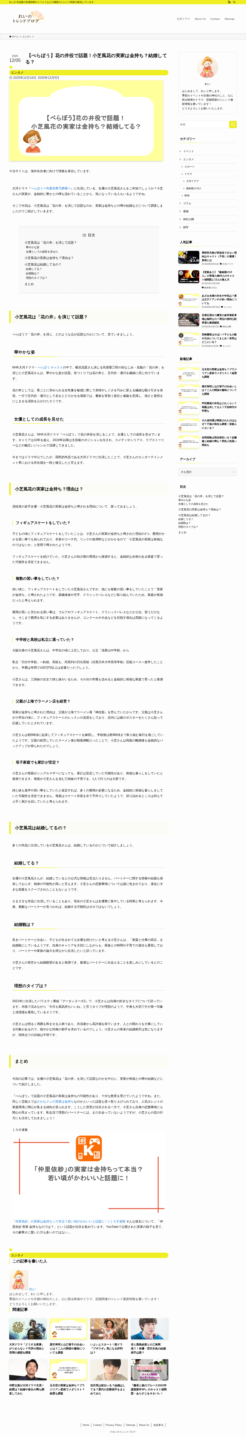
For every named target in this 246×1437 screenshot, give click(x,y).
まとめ (29, 284)
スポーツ (189, 166)
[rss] (229, 2)
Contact (97, 1425)
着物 (186, 211)
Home (86, 1425)
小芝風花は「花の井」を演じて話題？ (51, 242)
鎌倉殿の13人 (193, 188)
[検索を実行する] (233, 124)
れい (32, 1289)
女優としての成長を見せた (42, 251)
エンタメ (17, 72)
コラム (187, 203)
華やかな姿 (32, 247)
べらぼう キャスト (50, 367)
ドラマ (188, 174)
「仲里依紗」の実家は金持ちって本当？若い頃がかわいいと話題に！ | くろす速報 (68, 1221)
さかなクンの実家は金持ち (55, 1101)
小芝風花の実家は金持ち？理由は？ (49, 258)
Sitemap (130, 1425)
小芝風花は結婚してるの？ (43, 264)
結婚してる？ (34, 268)
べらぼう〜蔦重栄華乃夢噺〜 (51, 188)
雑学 (186, 227)
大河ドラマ (192, 181)
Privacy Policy (114, 1425)
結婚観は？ (32, 273)
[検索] (234, 2)
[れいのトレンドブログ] (26, 18)
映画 (186, 195)
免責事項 (158, 1425)
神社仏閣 (188, 219)
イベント (188, 151)
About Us (144, 1425)
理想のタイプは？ (36, 277)
